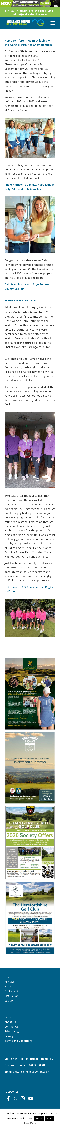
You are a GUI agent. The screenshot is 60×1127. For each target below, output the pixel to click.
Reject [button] (49, 1118)
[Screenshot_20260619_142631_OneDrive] (30, 954)
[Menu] (51, 23)
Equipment (11, 991)
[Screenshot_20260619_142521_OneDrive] (30, 803)
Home (8, 977)
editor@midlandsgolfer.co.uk (31, 1071)
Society (9, 1000)
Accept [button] (39, 1118)
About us (10, 1022)
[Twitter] (15, 1098)
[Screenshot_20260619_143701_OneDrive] (30, 729)
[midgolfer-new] (25, 23)
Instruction (11, 996)
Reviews (9, 981)
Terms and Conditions (18, 1040)
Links (8, 1017)
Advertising (12, 1031)
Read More (30, 1122)
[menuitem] (51, 23)
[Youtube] (30, 1098)
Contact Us (11, 1026)
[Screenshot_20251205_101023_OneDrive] (30, 878)
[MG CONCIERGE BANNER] (30, 6)
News (8, 986)
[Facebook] (8, 1098)
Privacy (9, 1036)
